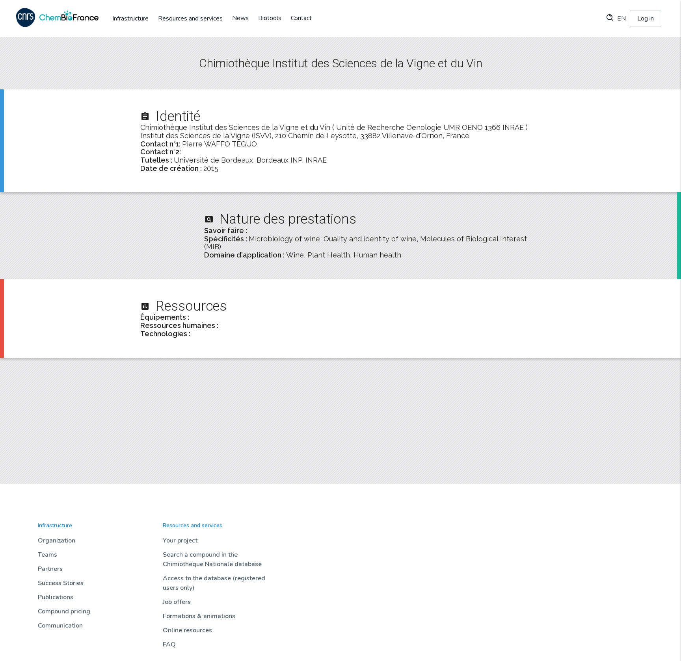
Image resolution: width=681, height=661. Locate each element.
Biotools (269, 18)
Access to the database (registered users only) (214, 583)
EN (621, 18)
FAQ (169, 644)
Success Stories (61, 583)
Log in (645, 18)
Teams (47, 554)
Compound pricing (64, 611)
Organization (56, 540)
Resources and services (190, 18)
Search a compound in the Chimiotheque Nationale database (212, 559)
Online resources (187, 630)
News (240, 18)
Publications (55, 597)
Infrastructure (130, 18)
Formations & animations (199, 616)
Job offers (177, 602)
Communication (60, 625)
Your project (180, 540)
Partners (50, 569)
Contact (301, 18)
